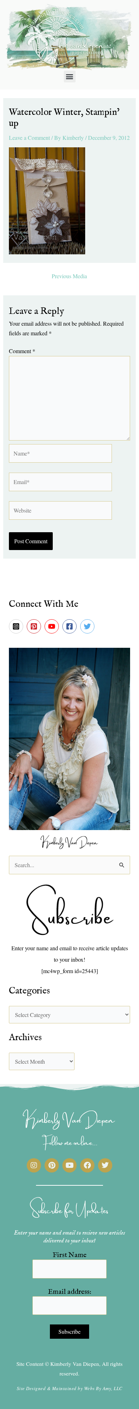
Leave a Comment (29, 137)
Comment (22, 351)
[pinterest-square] (35, 626)
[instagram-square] (17, 626)
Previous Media (69, 276)
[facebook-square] (70, 626)
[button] (70, 76)
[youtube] (53, 626)
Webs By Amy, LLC (103, 1388)
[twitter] (88, 626)
